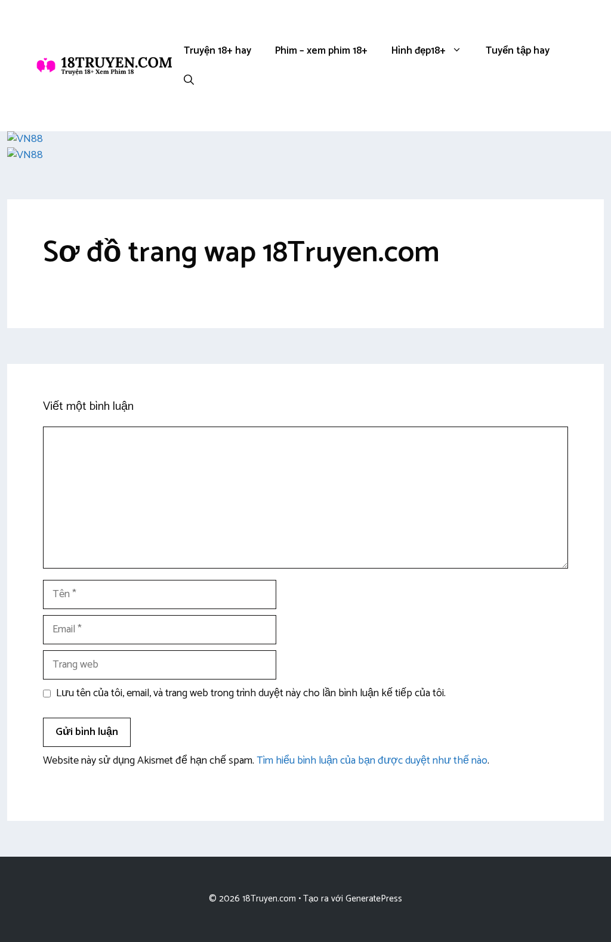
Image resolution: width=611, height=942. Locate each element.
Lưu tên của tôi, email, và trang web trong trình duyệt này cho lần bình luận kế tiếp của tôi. (251, 693)
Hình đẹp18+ (418, 50)
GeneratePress (373, 898)
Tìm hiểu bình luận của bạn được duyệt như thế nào (372, 761)
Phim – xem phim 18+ (321, 50)
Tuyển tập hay (518, 50)
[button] (189, 80)
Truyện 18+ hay (217, 50)
